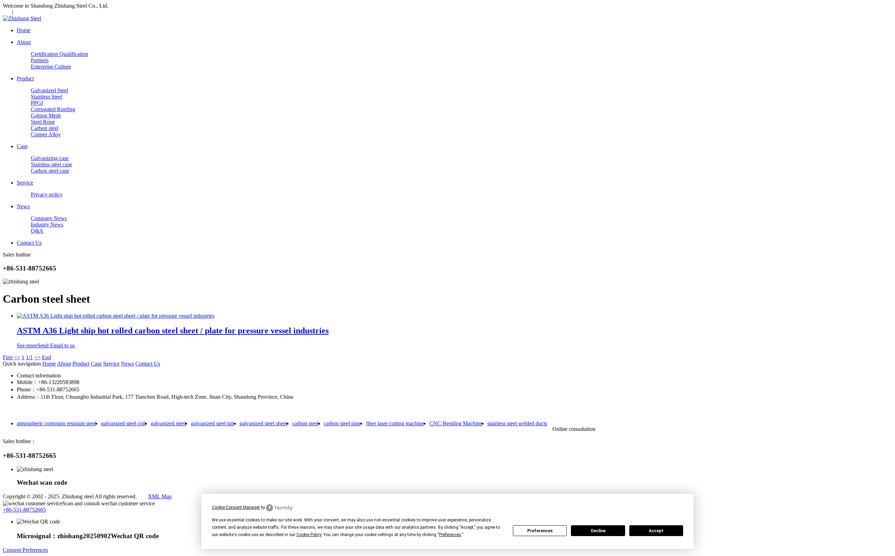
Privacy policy (47, 194)
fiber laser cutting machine (395, 423)
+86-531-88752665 (24, 510)
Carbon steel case (50, 171)
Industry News (47, 225)
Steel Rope (43, 122)
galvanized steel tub (212, 423)
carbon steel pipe (342, 423)
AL (19, 12)
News (127, 364)
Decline (598, 530)
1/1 (29, 357)
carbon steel (305, 423)
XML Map (160, 496)
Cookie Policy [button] (308, 534)
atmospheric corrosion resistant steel (56, 423)
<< (17, 357)
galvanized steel (168, 423)
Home (49, 364)
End (46, 357)
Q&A (37, 231)
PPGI (37, 103)
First (8, 357)
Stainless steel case (51, 164)
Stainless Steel (46, 97)
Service (111, 364)
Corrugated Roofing (53, 109)
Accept (656, 530)
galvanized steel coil (123, 423)
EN (6, 12)
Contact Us (147, 364)
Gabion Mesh (46, 115)
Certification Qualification (59, 54)
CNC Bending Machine (455, 423)
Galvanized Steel (49, 90)
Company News (49, 218)
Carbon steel (44, 128)
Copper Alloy (46, 134)
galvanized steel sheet (263, 423)
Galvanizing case (50, 158)
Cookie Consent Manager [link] (236, 507)
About (64, 364)
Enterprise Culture (51, 67)
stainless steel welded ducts (517, 423)
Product (81, 364)
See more (27, 345)
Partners (40, 60)
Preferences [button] (450, 534)
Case (96, 364)
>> (37, 357)
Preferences (540, 530)
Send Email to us (56, 345)
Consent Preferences (25, 550)
